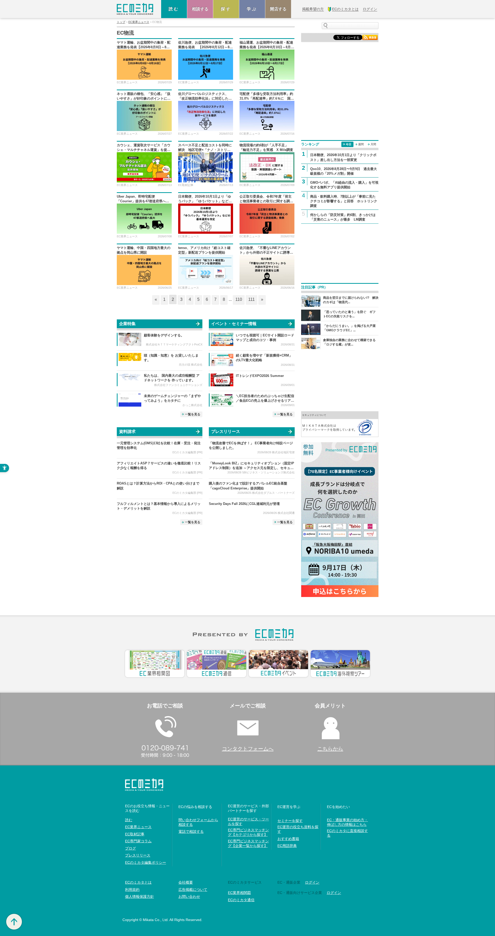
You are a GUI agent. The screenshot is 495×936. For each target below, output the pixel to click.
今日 (348, 144)
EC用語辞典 (287, 846)
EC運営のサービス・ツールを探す (248, 821)
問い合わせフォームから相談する (198, 822)
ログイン (312, 882)
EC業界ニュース (138, 22)
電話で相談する (191, 831)
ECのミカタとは (138, 882)
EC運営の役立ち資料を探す (297, 829)
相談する (200, 9)
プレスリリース (225, 431)
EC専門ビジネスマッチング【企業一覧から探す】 (248, 843)
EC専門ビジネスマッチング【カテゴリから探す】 (248, 832)
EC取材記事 (134, 834)
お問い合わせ (189, 896)
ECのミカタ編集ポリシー (145, 862)
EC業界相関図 (239, 893)
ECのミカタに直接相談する (347, 833)
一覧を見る (192, 414)
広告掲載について (192, 889)
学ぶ (252, 9)
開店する (278, 9)
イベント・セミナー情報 (234, 323)
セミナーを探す (290, 821)
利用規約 (132, 889)
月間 (373, 144)
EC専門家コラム (138, 841)
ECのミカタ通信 (241, 900)
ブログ (130, 848)
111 (251, 299)
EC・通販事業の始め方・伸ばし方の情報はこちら (347, 822)
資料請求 (127, 431)
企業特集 (127, 323)
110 (238, 299)
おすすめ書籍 (288, 839)
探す (226, 9)
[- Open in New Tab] (339, 424)
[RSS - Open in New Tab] (370, 37)
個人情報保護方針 (139, 896)
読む (174, 9)
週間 (361, 144)
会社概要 (185, 882)
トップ (121, 22)
